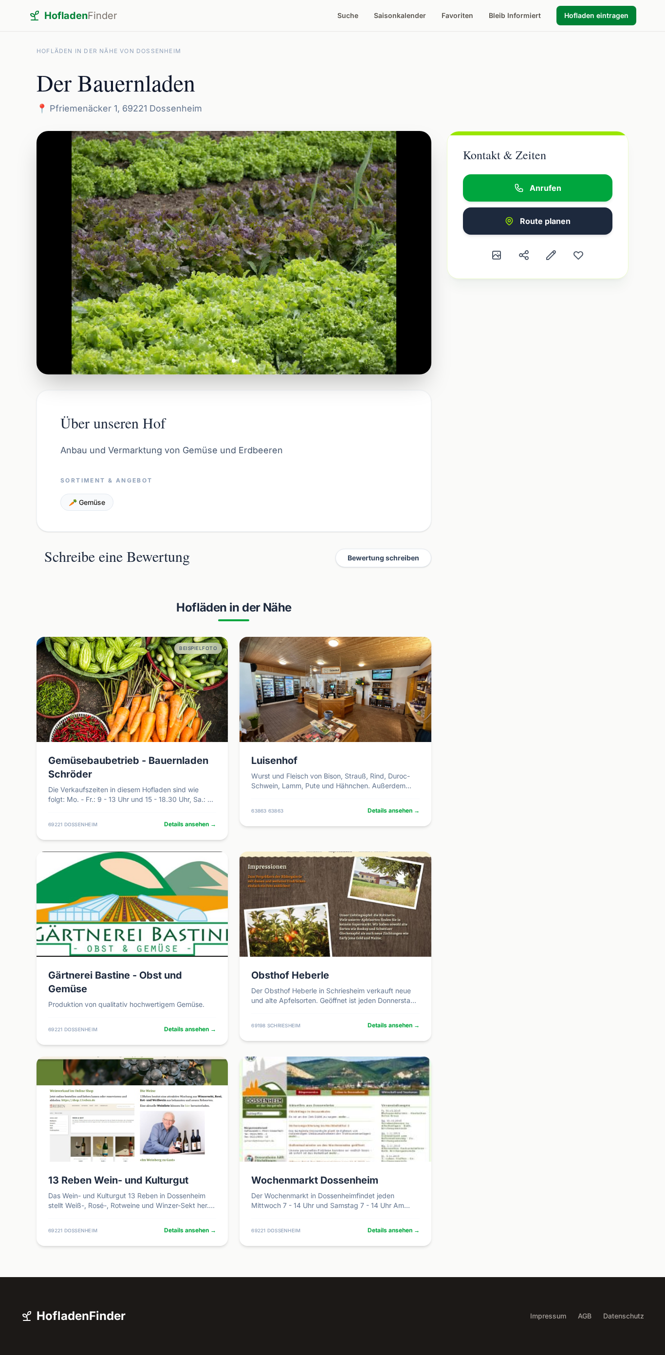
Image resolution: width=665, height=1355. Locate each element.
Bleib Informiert (515, 15)
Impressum (548, 1316)
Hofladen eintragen (596, 15)
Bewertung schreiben (383, 558)
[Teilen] (524, 255)
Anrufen (545, 188)
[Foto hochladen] (496, 255)
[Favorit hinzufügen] (578, 255)
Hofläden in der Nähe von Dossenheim (109, 51)
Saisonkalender (400, 15)
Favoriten (457, 15)
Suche (347, 15)
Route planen (545, 221)
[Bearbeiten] (551, 255)
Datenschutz (623, 1316)
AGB (584, 1316)
